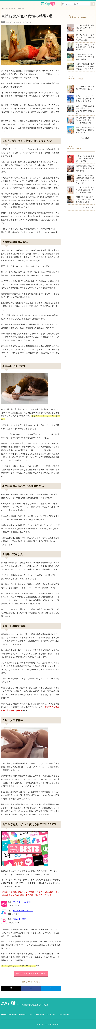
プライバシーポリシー (36, 1014)
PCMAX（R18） (20, 919)
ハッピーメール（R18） (23, 911)
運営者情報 (12, 1014)
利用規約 (22, 1014)
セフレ (29, 22)
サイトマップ (51, 1014)
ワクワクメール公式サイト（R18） (31, 973)
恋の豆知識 (9, 8)
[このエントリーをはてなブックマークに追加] (51, 988)
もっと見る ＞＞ (87, 138)
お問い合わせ (64, 1014)
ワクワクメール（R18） (23, 902)
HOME (3, 1014)
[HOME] (2, 8)
